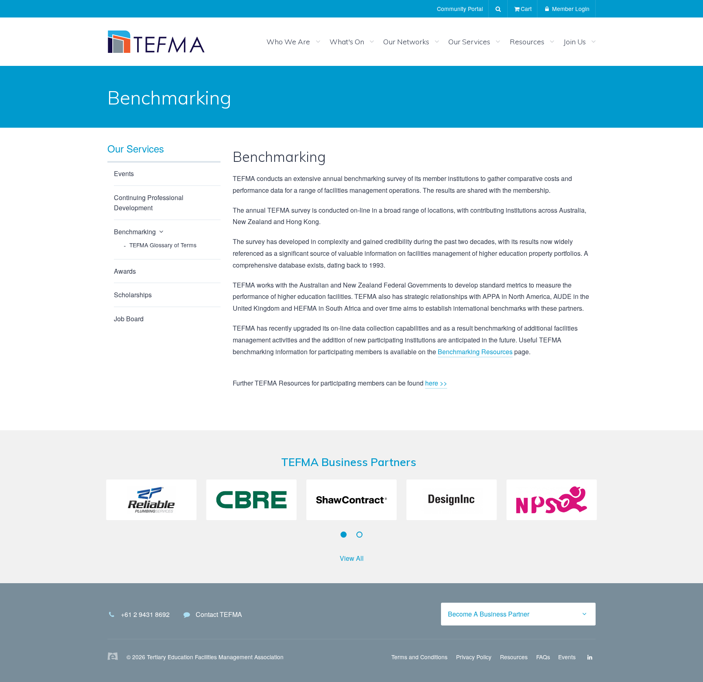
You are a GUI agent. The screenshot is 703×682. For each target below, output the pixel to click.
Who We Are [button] (288, 41)
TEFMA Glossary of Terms (162, 245)
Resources (514, 657)
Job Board (129, 318)
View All (352, 558)
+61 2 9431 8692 (145, 614)
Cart (526, 8)
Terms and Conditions (419, 657)
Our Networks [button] (406, 41)
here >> (436, 383)
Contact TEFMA (219, 614)
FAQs (543, 657)
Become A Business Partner (488, 614)
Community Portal (460, 8)
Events (124, 173)
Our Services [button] (469, 41)
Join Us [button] (574, 41)
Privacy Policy (473, 657)
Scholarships (133, 294)
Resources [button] (527, 41)
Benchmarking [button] (135, 231)
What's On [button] (347, 41)
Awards (125, 271)
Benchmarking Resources (475, 351)
